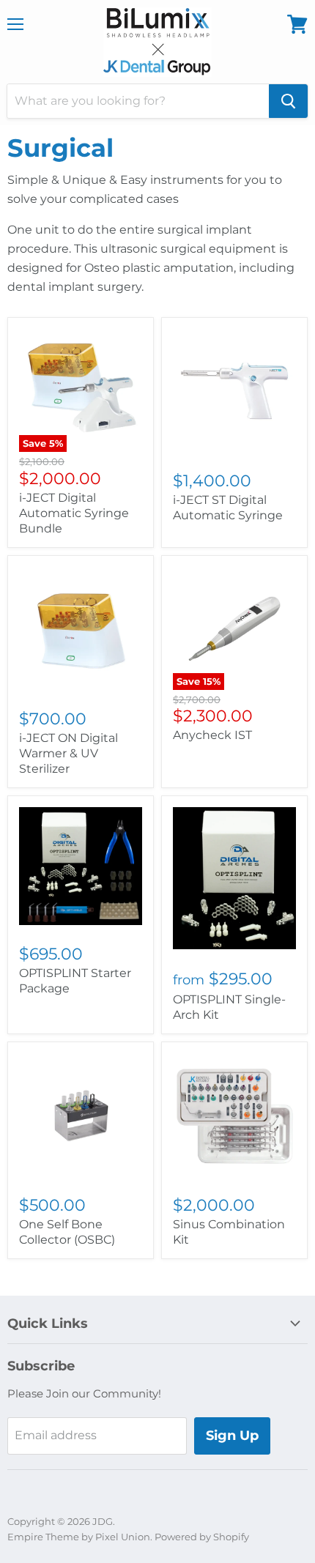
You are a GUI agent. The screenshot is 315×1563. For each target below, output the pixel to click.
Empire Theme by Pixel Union (78, 1536)
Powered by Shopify (202, 1536)
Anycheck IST (212, 735)
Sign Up (232, 1436)
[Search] (288, 101)
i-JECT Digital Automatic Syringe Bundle (74, 513)
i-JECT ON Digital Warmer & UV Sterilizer (68, 753)
